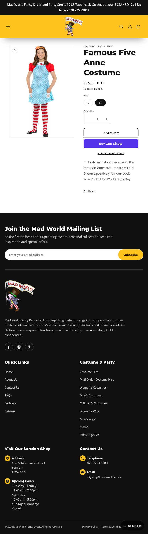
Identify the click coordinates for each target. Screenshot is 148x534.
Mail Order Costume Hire (97, 379)
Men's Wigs (87, 419)
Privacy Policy (90, 526)
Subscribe (131, 255)
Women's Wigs (89, 411)
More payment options (111, 153)
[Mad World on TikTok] (29, 347)
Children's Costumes (93, 403)
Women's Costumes (93, 387)
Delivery (10, 403)
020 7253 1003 (97, 463)
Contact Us (12, 387)
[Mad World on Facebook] (9, 347)
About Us (11, 379)
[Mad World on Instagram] (19, 347)
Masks (84, 427)
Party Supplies (89, 435)
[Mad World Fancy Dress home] (20, 296)
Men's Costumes (91, 395)
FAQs (8, 395)
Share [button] (91, 191)
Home (9, 372)
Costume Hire (89, 372)
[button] (8, 26)
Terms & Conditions (112, 526)
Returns (10, 411)
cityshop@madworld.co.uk (104, 477)
